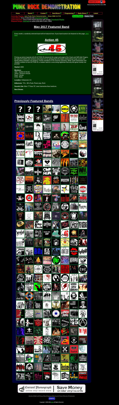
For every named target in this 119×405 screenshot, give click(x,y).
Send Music (56, 13)
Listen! (96, 13)
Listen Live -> (93, 2)
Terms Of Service (64, 396)
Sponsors (49, 396)
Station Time (89, 16)
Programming (69, 13)
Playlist (45, 18)
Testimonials (72, 396)
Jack (52, 402)
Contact (43, 13)
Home (18, 13)
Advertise (31, 396)
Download (38, 18)
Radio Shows (82, 13)
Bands (30, 13)
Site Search (55, 396)
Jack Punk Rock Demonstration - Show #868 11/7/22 (42, 16)
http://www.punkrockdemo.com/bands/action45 (51, 54)
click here (26, 21)
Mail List (36, 396)
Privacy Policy (42, 396)
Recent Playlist (78, 16)
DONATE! (51, 398)
